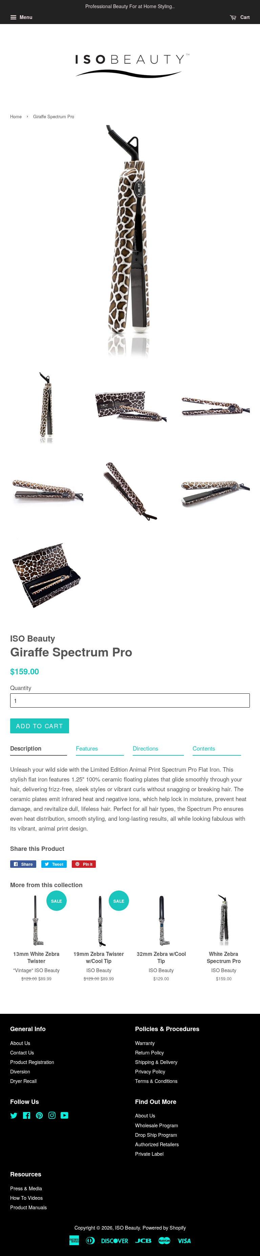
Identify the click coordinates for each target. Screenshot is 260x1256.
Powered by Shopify (164, 1227)
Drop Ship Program (156, 1134)
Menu (25, 17)
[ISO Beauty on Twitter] (14, 1116)
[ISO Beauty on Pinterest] (39, 1116)
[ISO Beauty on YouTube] (64, 1116)
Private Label (149, 1153)
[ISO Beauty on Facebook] (26, 1116)
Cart (244, 17)
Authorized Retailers (157, 1144)
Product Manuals (28, 1207)
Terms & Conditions (156, 1080)
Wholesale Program (156, 1125)
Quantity (20, 687)
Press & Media (26, 1188)
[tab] (38, 750)
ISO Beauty (127, 1227)
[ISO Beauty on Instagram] (52, 1116)
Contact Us (22, 1052)
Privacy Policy (150, 1071)
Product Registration (32, 1061)
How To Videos (26, 1197)
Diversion (20, 1071)
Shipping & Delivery (156, 1061)
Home (16, 116)
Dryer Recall (23, 1080)
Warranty (145, 1042)
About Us (20, 1042)
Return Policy (149, 1052)
